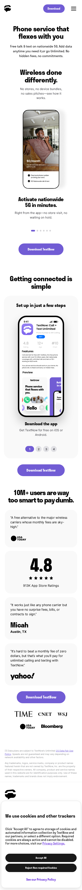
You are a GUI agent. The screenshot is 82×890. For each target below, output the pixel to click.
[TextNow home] (7, 8)
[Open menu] (73, 8)
